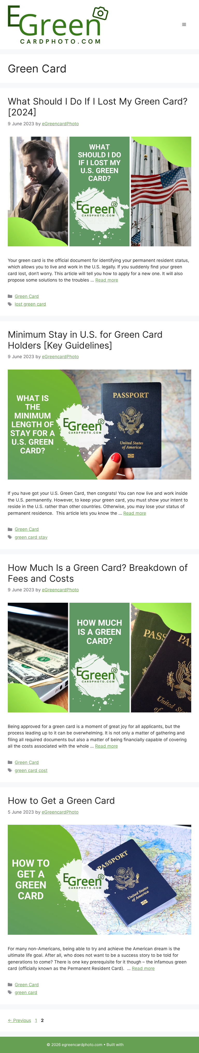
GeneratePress (138, 1044)
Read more (106, 280)
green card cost (31, 770)
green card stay (31, 537)
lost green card (30, 304)
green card (26, 992)
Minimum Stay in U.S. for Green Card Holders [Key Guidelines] (85, 340)
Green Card (27, 296)
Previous (19, 1020)
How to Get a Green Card (61, 800)
